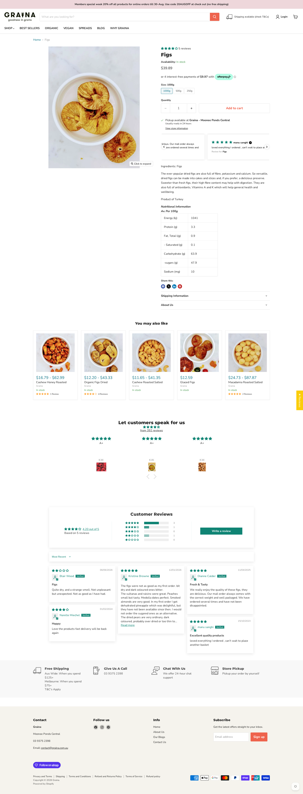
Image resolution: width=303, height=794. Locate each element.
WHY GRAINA (119, 28)
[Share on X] (169, 286)
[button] (282, 17)
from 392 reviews (151, 430)
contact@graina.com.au (54, 748)
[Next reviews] (267, 147)
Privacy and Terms (42, 776)
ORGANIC (51, 28)
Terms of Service (134, 776)
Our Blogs (159, 737)
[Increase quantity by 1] (191, 108)
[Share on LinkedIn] (174, 286)
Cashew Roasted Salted (147, 382)
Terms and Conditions (80, 776)
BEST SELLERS (30, 28)
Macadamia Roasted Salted (245, 382)
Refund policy (153, 776)
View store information (176, 128)
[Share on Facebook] (163, 286)
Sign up (259, 737)
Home (37, 39)
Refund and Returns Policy (108, 776)
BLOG (101, 28)
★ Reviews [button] (300, 400)
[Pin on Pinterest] (180, 286)
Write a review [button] (221, 531)
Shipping (60, 776)
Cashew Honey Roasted (51, 382)
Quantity (166, 100)
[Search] (214, 17)
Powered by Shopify (43, 783)
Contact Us (159, 742)
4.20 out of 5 (91, 529)
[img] (151, 427)
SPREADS (85, 28)
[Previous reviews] (164, 147)
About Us (158, 732)
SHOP (8, 28)
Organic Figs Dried (95, 382)
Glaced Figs (187, 382)
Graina (39, 386)
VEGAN (68, 28)
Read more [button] (128, 625)
